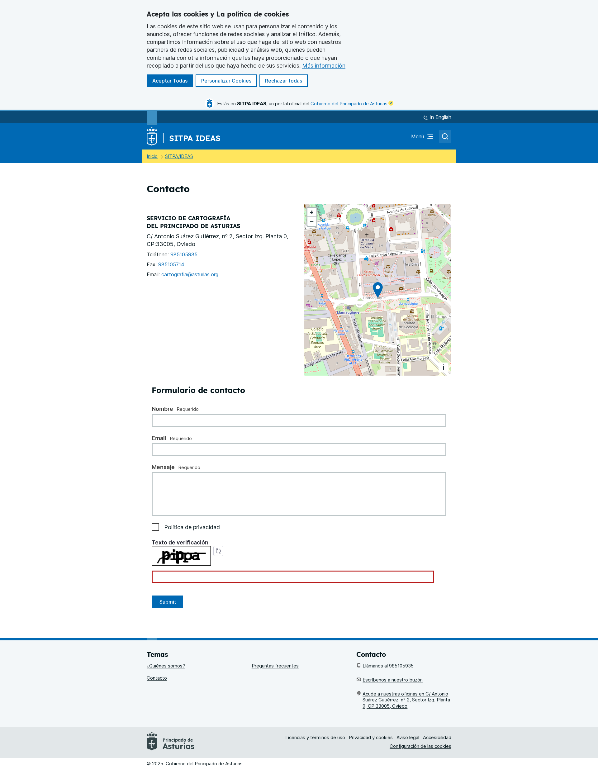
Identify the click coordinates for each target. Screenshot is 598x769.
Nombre (163, 409)
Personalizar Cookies (226, 81)
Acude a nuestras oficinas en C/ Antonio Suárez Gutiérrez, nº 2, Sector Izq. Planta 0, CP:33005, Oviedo (406, 700)
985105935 (183, 254)
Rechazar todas (283, 81)
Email (160, 438)
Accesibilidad (437, 737)
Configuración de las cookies (420, 746)
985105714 (171, 264)
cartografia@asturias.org (189, 274)
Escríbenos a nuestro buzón (393, 680)
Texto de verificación (180, 542)
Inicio (152, 156)
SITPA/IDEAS (179, 156)
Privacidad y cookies (371, 737)
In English (440, 117)
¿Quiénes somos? (166, 666)
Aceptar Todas (169, 81)
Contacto (157, 678)
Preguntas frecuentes (275, 666)
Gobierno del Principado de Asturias (349, 104)
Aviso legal (407, 737)
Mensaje (164, 467)
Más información (323, 65)
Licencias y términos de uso (315, 737)
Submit (167, 602)
